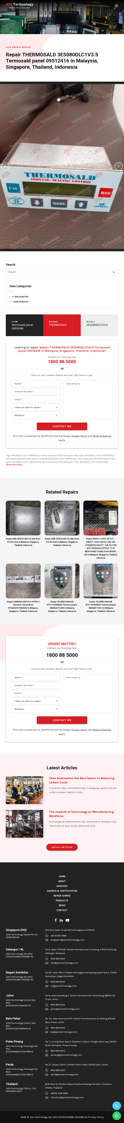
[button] (116, 6)
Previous (5, 166)
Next (118, 166)
